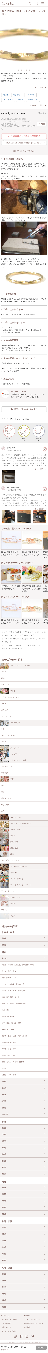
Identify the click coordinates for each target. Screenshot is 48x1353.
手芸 (12, 779)
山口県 (4, 1241)
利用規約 (27, 1316)
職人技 (5, 95)
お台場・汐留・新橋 (9, 1075)
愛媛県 (4, 1260)
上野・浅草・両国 (8, 1016)
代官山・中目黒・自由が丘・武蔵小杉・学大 (18, 965)
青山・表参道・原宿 (9, 1055)
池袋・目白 (6, 1010)
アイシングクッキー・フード (20, 885)
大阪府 (4, 1201)
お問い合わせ (6, 1327)
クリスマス (31, 95)
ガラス (12, 836)
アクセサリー (15, 723)
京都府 (4, 1194)
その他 (12, 916)
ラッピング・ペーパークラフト (21, 823)
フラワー (13, 691)
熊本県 (4, 1287)
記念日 (20, 100)
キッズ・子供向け (16, 879)
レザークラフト (16, 817)
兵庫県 (4, 1207)
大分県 (4, 1294)
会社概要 (27, 1327)
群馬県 (4, 1095)
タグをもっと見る (37, 105)
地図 (43, 124)
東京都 (4, 958)
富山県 (4, 1128)
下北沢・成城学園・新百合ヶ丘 (13, 984)
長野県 (4, 1148)
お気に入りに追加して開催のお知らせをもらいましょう (25, 142)
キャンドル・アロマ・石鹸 (20, 665)
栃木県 (4, 1088)
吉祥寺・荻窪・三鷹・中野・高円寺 (14, 1036)
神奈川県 (5, 1114)
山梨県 (4, 1141)
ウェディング (33, 100)
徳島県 (4, 1247)
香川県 (4, 1254)
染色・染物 (14, 848)
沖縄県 (4, 1307)
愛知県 (4, 1167)
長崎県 (4, 1280)
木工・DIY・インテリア (18, 866)
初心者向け (17, 95)
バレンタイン (8, 100)
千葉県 (4, 1108)
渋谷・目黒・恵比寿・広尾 (11, 1023)
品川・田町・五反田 (9, 1042)
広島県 (4, 1234)
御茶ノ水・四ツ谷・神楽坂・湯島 (14, 1004)
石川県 (4, 1134)
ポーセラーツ (15, 748)
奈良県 (4, 1214)
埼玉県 (4, 1101)
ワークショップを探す (9, 1319)
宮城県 (4, 945)
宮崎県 (4, 1300)
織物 (12, 854)
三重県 (4, 1174)
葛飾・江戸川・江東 (9, 978)
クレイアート (15, 754)
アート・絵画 (15, 830)
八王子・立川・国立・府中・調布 (14, 991)
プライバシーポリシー (32, 1319)
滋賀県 (4, 1187)
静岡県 (4, 1161)
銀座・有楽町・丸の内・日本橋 (13, 1062)
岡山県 (4, 1227)
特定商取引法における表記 (33, 1323)
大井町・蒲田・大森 (9, 971)
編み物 (12, 903)
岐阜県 (4, 1154)
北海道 (4, 938)
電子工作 (13, 873)
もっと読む (39, 87)
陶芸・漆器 (14, 842)
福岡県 (4, 1274)
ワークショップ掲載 (8, 1331)
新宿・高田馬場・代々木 (10, 997)
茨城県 (4, 1081)
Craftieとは (5, 1316)
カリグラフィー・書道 (18, 760)
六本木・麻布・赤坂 (9, 1049)
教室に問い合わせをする (26, 409)
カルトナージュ (16, 897)
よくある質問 (6, 1323)
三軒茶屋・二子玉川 (9, 1030)
